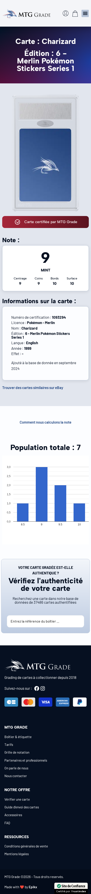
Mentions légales (16, 854)
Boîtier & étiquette (18, 737)
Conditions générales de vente (26, 846)
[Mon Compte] (66, 13)
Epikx (33, 887)
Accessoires (13, 815)
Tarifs (8, 745)
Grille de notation (16, 752)
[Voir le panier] (75, 13)
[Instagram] (42, 688)
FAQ (7, 823)
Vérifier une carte (17, 799)
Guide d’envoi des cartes (21, 807)
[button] (85, 13)
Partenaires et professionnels (25, 760)
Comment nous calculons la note (45, 422)
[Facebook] (36, 688)
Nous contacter (15, 776)
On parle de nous (16, 768)
